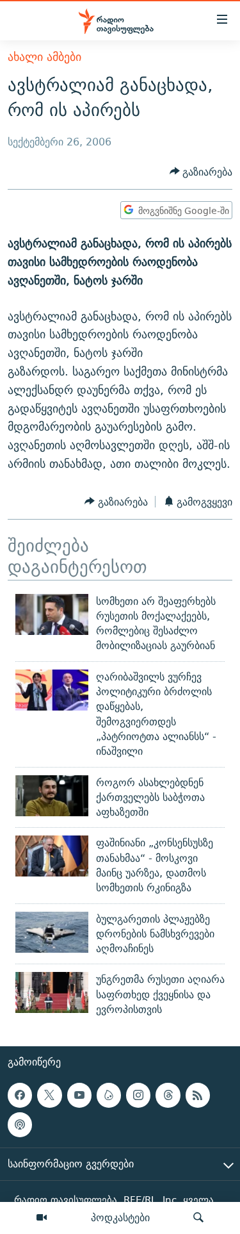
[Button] (201, 172)
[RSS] (198, 1095)
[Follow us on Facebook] (20, 1095)
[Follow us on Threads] (168, 1095)
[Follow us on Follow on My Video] (109, 1095)
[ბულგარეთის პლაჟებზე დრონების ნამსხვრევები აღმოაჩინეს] (51, 932)
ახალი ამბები (44, 57)
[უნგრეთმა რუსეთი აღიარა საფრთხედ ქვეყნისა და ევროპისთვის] (51, 992)
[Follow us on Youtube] (79, 1095)
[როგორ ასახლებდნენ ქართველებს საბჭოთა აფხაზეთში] (51, 795)
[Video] (41, 1218)
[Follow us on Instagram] (138, 1095)
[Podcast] (20, 1125)
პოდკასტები (120, 1217)
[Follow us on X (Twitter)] (49, 1095)
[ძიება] (198, 1218)
